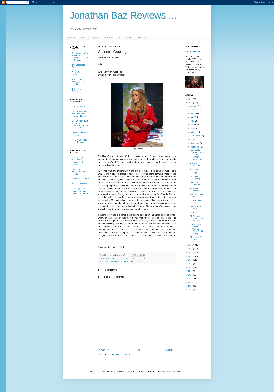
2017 (190, 256)
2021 (190, 271)
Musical (71, 37)
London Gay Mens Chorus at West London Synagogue (197, 154)
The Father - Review (77, 90)
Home (137, 350)
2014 (190, 245)
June (192, 124)
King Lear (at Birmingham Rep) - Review (80, 171)
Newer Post (104, 350)
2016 (190, 252)
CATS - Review (78, 106)
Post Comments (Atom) (120, 354)
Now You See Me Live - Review (79, 141)
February (194, 110)
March (193, 113)
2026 (190, 290)
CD (119, 37)
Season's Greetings (195, 177)
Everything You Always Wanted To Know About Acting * (196, 229)
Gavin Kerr (143, 259)
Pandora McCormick (122, 261)
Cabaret (95, 37)
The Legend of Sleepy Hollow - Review (79, 81)
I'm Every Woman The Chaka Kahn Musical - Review (79, 113)
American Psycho (194, 189)
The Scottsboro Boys (196, 207)
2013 (190, 103)
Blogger (180, 371)
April (192, 117)
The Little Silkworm (195, 183)
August (193, 132)
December (195, 147)
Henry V (193, 212)
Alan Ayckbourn (126, 259)
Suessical (194, 169)
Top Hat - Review (79, 184)
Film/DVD (141, 37)
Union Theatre (135, 261)
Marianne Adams (154, 259)
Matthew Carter (167, 259)
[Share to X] (137, 255)
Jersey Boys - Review (78, 73)
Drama (82, 37)
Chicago (193, 173)
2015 (190, 249)
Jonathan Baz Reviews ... (123, 15)
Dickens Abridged (195, 164)
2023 (190, 278)
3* (106, 259)
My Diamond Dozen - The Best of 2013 (196, 218)
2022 (190, 275)
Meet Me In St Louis (196, 238)
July (192, 128)
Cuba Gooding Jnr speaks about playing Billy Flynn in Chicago (80, 56)
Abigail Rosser (113, 259)
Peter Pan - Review (80, 179)
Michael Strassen (106, 261)
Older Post (170, 350)
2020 (190, 267)
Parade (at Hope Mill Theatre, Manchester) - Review (79, 161)
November (195, 143)
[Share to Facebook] (140, 255)
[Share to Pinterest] (143, 255)
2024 (190, 282)
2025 (190, 286)
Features (108, 37)
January (194, 106)
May (192, 121)
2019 (190, 264)
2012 (190, 99)
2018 (190, 260)
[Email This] (131, 255)
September (195, 136)
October (194, 139)
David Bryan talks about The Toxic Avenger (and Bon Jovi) (80, 192)
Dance (129, 37)
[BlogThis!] (134, 255)
